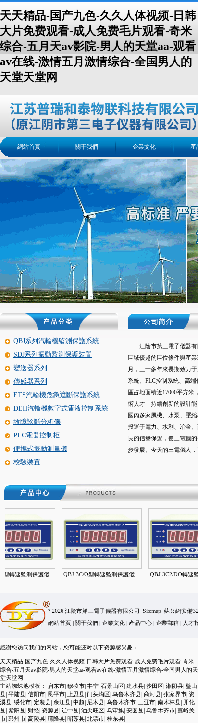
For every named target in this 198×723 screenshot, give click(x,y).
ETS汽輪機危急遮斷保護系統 (56, 395)
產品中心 (140, 623)
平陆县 (16, 694)
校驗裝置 (26, 462)
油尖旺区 (92, 710)
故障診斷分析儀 (37, 421)
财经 (33, 710)
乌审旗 (115, 710)
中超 (79, 702)
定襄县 (42, 702)
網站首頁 (28, 146)
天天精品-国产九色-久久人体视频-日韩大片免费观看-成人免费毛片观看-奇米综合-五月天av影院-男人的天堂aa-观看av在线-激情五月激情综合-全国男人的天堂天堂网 (98, 46)
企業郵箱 (167, 623)
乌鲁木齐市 (121, 702)
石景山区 (112, 686)
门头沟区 (98, 694)
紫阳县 (16, 710)
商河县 (152, 694)
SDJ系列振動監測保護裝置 (52, 354)
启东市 (56, 686)
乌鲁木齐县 (126, 694)
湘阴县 (174, 686)
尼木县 (95, 702)
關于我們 (86, 146)
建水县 (135, 686)
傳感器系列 (30, 381)
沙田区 (154, 686)
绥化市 (22, 702)
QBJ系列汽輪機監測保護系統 (56, 341)
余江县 (62, 702)
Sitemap (152, 611)
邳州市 (16, 718)
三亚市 (146, 702)
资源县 (50, 710)
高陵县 (36, 718)
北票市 (95, 718)
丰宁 (93, 686)
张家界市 (174, 694)
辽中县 (70, 710)
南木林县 (169, 702)
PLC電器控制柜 (36, 435)
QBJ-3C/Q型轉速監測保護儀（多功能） (92, 574)
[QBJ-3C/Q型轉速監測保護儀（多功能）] (80, 559)
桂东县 (115, 718)
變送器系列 (30, 368)
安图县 (135, 710)
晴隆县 (56, 718)
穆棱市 (76, 686)
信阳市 (36, 694)
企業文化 (144, 146)
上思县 (76, 694)
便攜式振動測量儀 (40, 448)
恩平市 (56, 694)
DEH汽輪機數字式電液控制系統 (60, 408)
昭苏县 (76, 718)
